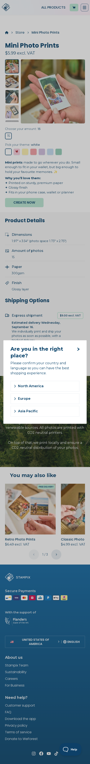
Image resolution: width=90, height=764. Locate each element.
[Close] (77, 349)
